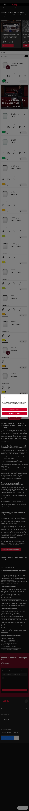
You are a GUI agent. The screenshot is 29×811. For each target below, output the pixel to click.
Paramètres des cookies (14, 409)
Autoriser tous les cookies (14, 413)
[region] (14, 405)
